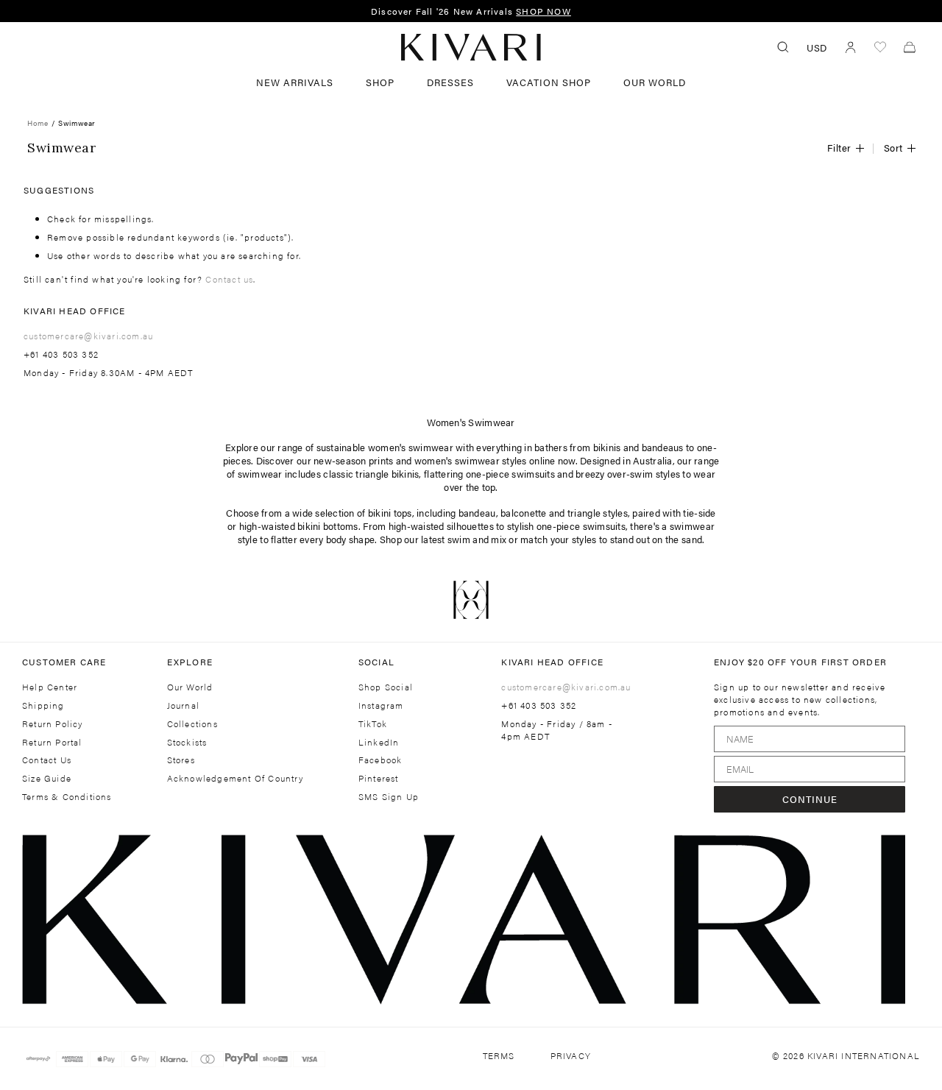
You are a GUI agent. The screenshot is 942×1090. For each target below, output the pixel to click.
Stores (181, 760)
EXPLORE (190, 661)
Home (37, 123)
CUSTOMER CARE (64, 661)
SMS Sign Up (388, 796)
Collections (192, 724)
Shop (380, 82)
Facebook (380, 760)
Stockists (187, 742)
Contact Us (46, 760)
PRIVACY (570, 1056)
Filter (839, 148)
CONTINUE (809, 799)
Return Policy (52, 724)
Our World (654, 82)
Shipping (43, 705)
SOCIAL (376, 661)
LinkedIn (379, 742)
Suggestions (59, 190)
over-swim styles (643, 474)
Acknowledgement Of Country (235, 778)
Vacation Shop (548, 82)
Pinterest (378, 778)
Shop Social (385, 687)
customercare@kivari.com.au (88, 335)
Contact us (229, 279)
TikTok (372, 724)
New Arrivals (294, 82)
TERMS (499, 1056)
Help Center (49, 687)
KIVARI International (863, 1055)
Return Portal (52, 742)
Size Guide (46, 778)
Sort (893, 148)
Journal (183, 705)
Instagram (381, 705)
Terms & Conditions (67, 796)
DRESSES (450, 82)
